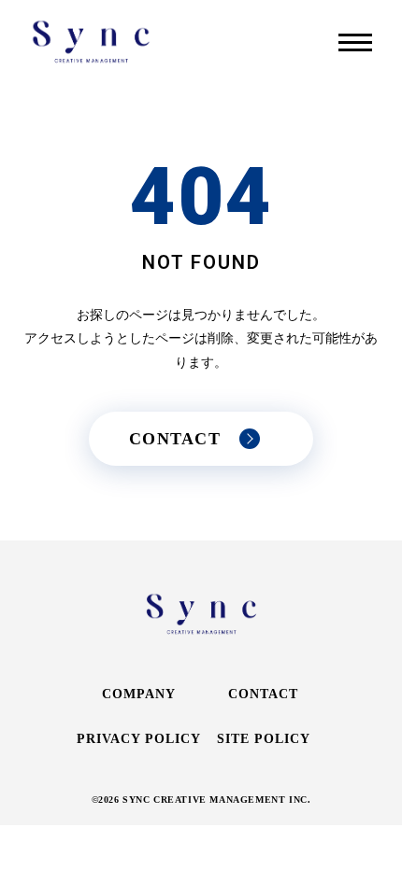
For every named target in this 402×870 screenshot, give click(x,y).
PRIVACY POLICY (139, 738)
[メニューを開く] (355, 42)
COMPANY (139, 693)
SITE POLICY (263, 738)
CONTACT (263, 693)
